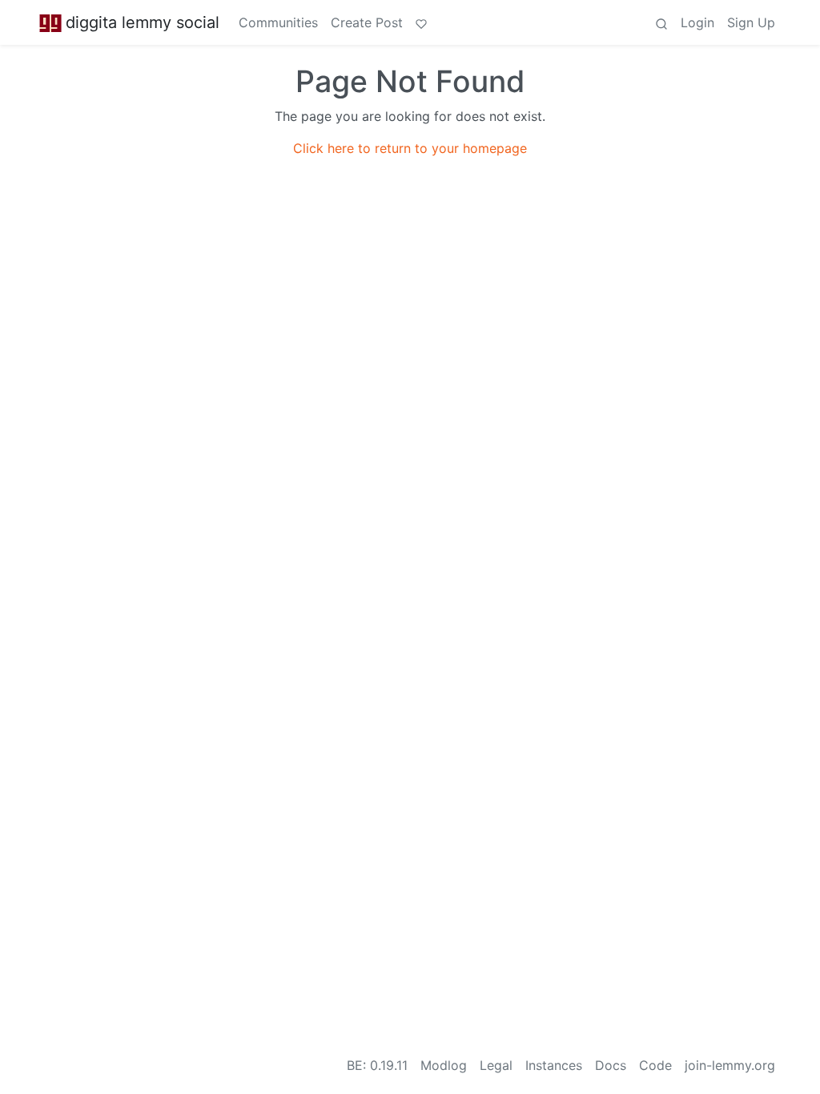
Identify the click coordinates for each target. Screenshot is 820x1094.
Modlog (443, 1065)
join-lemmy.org (730, 1065)
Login (697, 22)
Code (655, 1065)
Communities (278, 22)
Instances (553, 1065)
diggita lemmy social (142, 22)
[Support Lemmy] (421, 22)
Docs (610, 1065)
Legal (496, 1065)
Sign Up (751, 22)
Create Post (367, 22)
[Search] (661, 22)
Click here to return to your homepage (410, 148)
